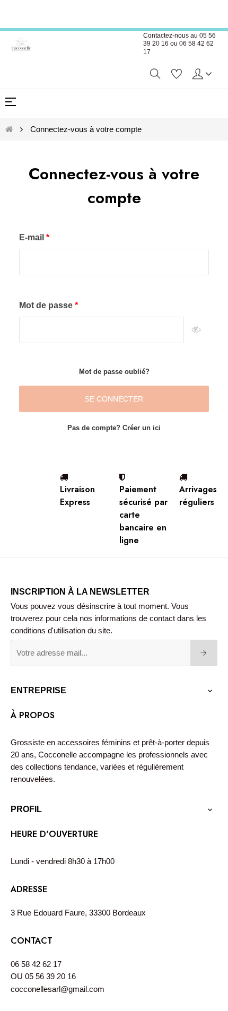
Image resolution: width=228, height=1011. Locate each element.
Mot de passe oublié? (114, 372)
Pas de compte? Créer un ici (114, 428)
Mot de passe (47, 305)
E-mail (32, 237)
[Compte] (202, 73)
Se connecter (114, 399)
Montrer (196, 330)
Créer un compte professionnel (115, 12)
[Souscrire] (203, 653)
